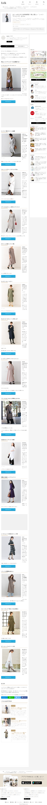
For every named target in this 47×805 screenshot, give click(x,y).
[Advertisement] (14, 116)
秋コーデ (29, 24)
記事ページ (7, 46)
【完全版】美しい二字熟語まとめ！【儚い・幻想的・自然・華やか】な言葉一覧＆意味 (40, 134)
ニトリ (26, 794)
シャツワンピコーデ (16, 24)
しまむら (36, 794)
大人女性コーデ (23, 24)
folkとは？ (7, 802)
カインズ (36, 796)
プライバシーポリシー (19, 802)
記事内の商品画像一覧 (21, 46)
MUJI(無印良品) (27, 792)
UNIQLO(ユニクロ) (41, 792)
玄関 (8, 792)
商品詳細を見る (8, 101)
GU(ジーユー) (34, 792)
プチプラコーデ (4, 794)
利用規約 (12, 802)
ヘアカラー (10, 794)
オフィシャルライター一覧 (39, 101)
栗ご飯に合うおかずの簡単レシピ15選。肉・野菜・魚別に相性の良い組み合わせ (40, 129)
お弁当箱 (8, 796)
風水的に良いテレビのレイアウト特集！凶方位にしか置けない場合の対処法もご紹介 (40, 139)
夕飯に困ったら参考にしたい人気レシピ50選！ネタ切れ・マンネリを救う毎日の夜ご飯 (40, 144)
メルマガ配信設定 (39, 802)
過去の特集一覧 (39, 79)
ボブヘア (12, 792)
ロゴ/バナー (32, 802)
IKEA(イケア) (31, 794)
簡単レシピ (3, 796)
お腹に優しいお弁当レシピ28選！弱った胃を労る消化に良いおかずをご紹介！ (40, 149)
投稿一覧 (9, 41)
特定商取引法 (27, 802)
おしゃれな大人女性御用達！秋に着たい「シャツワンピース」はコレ (15, 772)
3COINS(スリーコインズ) (29, 796)
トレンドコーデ (18, 792)
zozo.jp (4, 92)
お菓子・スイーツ (16, 794)
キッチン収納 (4, 792)
